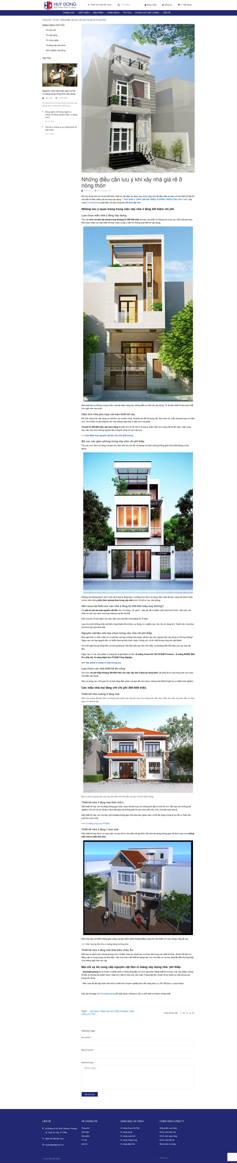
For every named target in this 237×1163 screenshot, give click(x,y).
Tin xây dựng (51, 35)
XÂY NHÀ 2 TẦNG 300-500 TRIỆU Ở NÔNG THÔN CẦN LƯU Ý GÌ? (107, 1012)
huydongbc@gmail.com (54, 1144)
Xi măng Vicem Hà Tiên (130, 1128)
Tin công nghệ (52, 40)
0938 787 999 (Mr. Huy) (101, 4)
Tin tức (127, 12)
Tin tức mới (51, 30)
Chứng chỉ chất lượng (147, 12)
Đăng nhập (151, 4)
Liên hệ (166, 12)
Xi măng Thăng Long (129, 1140)
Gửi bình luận (90, 1094)
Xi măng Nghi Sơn (128, 1144)
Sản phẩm (85, 1136)
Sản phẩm (98, 12)
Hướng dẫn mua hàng (168, 1128)
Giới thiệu (83, 12)
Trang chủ (68, 12)
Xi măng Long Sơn (128, 1136)
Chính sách (113, 12)
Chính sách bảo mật (168, 1132)
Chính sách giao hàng (168, 1136)
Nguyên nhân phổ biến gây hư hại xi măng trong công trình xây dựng (58, 92)
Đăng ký (168, 4)
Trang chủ (85, 1128)
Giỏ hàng (186, 4)
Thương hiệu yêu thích (56, 45)
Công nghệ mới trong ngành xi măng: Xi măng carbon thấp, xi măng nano (61, 114)
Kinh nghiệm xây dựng (55, 50)
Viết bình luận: (88, 1062)
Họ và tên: (86, 1037)
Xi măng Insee (126, 1132)
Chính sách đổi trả (167, 1140)
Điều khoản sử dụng (168, 1144)
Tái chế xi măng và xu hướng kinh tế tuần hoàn (61, 128)
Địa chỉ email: (87, 1049)
